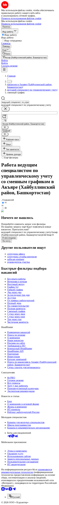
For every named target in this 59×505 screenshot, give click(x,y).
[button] (4, 60)
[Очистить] (5, 108)
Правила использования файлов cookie (21, 24)
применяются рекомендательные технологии (26, 470)
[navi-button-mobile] (4, 69)
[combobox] (15, 102)
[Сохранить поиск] (4, 116)
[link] (6, 53)
